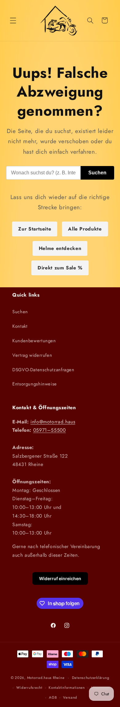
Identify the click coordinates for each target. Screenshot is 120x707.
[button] (13, 20)
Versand (70, 697)
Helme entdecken (60, 248)
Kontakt (19, 326)
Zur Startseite (34, 228)
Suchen (97, 172)
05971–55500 (49, 430)
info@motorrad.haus (52, 421)
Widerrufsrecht (29, 687)
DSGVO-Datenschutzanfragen (43, 369)
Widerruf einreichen (60, 578)
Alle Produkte (85, 228)
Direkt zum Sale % (60, 267)
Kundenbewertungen (34, 340)
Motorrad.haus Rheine (46, 677)
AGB (53, 697)
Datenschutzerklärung (91, 677)
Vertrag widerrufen (32, 355)
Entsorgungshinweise (34, 384)
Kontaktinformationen (67, 687)
